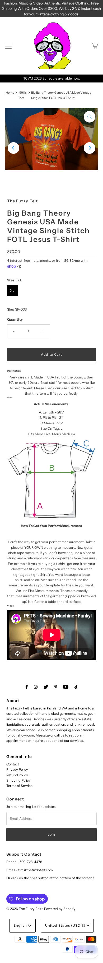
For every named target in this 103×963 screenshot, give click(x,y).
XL (12, 291)
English (20, 925)
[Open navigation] (8, 46)
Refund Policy (17, 775)
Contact (12, 764)
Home (10, 92)
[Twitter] (46, 687)
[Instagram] (36, 687)
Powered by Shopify (60, 909)
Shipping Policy (18, 780)
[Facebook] (27, 687)
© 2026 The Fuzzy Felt (23, 909)
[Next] (89, 148)
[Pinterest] (55, 687)
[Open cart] (95, 46)
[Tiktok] (75, 687)
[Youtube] (65, 687)
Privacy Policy (17, 770)
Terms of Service (19, 786)
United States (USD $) (65, 925)
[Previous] (13, 148)
